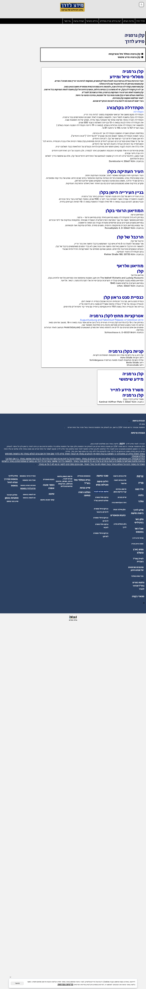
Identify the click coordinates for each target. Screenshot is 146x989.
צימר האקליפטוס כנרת (119, 502)
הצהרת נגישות (78, 21)
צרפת (140, 476)
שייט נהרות (85, 487)
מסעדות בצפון (11, 497)
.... (142, 579)
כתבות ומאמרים (117, 515)
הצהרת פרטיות (138, 432)
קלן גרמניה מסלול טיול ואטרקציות (124, 54)
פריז (141, 483)
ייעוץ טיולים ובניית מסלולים (110, 21)
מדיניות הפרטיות (65, 984)
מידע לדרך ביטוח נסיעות (137, 511)
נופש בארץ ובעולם (138, 551)
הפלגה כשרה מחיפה (84, 493)
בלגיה (141, 495)
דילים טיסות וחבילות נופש (102, 483)
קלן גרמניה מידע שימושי (129, 57)
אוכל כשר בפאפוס (139, 530)
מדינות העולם (128, 21)
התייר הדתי (140, 21)
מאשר (17, 983)
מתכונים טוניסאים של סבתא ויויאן (136, 568)
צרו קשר (67, 21)
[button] (141, 4)
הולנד (141, 501)
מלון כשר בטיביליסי (139, 521)
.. (129, 420)
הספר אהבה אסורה (48, 486)
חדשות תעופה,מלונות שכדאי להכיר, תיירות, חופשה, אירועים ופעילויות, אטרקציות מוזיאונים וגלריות (64, 481)
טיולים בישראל (92, 21)
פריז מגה (139, 489)
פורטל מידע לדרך (138, 538)
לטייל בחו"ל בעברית (138, 560)
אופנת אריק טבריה (137, 544)
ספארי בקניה (138, 596)
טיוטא (51, 493)
